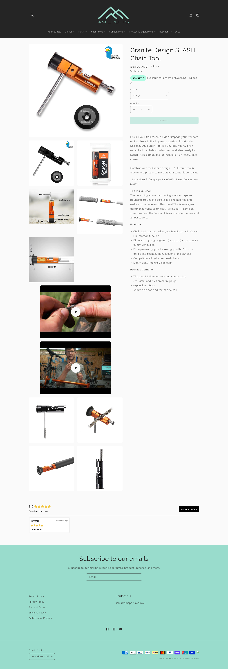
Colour (133, 89)
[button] (32, 15)
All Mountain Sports (174, 658)
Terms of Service (38, 607)
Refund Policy (36, 596)
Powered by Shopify (191, 658)
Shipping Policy (37, 612)
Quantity (134, 103)
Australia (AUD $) (40, 656)
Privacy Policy (36, 602)
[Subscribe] (138, 577)
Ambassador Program (41, 618)
